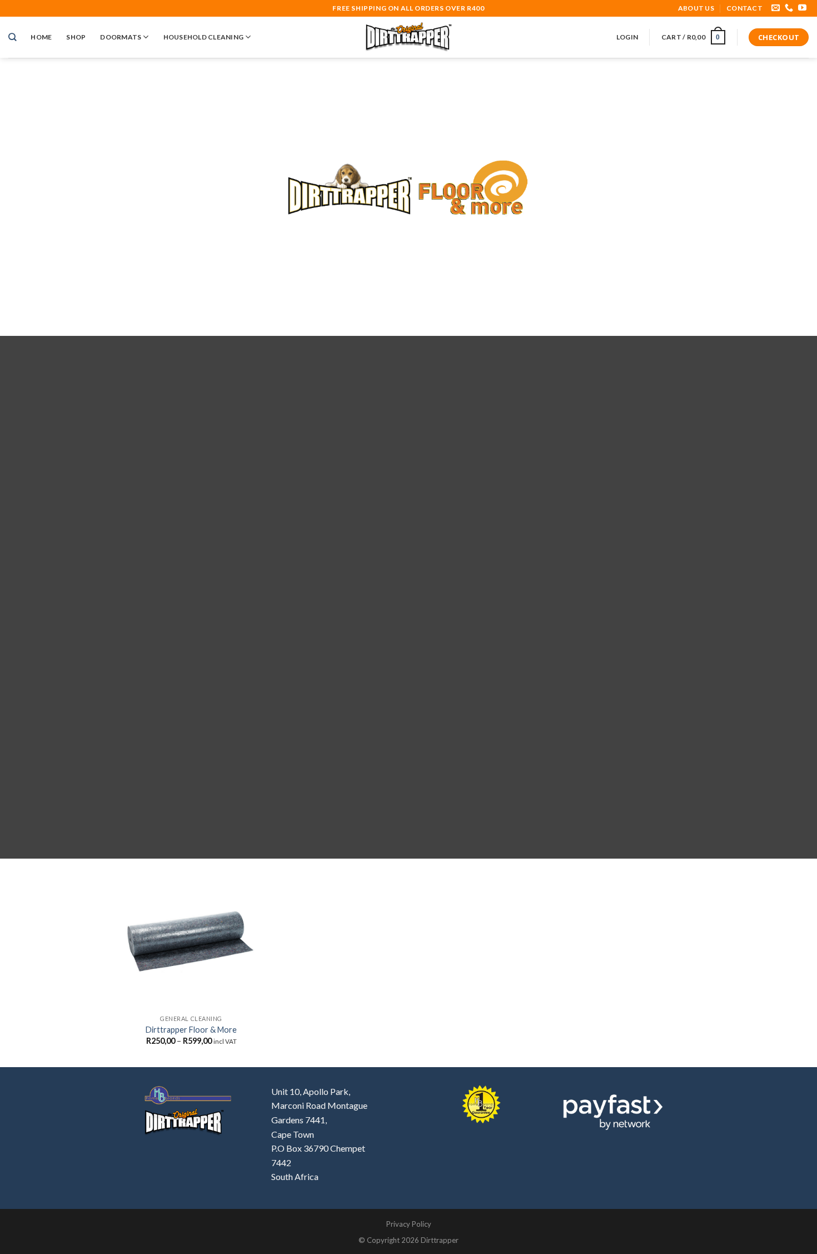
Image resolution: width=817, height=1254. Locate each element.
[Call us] (789, 8)
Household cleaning (203, 37)
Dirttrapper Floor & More (191, 1029)
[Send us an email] (775, 8)
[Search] (12, 37)
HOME (41, 37)
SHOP (76, 37)
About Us (696, 8)
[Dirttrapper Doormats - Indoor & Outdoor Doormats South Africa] (408, 37)
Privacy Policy (408, 1224)
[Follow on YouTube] (802, 8)
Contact (744, 8)
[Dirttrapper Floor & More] (191, 942)
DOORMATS (120, 37)
